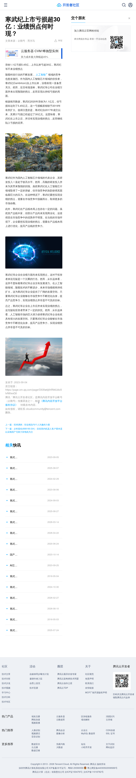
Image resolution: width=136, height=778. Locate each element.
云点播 (35, 747)
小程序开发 (86, 747)
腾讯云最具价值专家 (66, 673)
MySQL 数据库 (88, 733)
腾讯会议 (60, 730)
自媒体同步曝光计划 (39, 673)
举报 (60, 40)
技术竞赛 (34, 687)
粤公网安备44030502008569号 (102, 767)
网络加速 (36, 719)
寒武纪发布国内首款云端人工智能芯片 (14, 619)
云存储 (109, 719)
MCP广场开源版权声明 (96, 692)
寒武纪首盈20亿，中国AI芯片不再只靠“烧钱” (14, 522)
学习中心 (6, 692)
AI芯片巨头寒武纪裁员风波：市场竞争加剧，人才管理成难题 (14, 565)
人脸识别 (36, 730)
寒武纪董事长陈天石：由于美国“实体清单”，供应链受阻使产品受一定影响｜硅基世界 (14, 457)
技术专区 (6, 701)
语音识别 (36, 736)
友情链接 (89, 687)
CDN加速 (110, 730)
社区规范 (89, 673)
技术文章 (6, 673)
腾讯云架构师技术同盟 (68, 678)
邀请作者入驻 (36, 678)
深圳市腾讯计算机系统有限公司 (34, 767)
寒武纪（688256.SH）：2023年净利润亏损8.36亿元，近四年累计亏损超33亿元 (14, 479)
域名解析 (85, 719)
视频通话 (36, 733)
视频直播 (36, 722)
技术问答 (6, 678)
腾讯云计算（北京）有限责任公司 (48, 771)
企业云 (84, 730)
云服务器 (60, 716)
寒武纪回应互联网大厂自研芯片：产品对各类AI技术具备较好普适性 (14, 533)
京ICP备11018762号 (94, 771)
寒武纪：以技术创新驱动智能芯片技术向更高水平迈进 (14, 630)
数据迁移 (36, 750)
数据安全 (36, 743)
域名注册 (36, 716)
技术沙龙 (6, 683)
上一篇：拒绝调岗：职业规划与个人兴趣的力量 (27, 424)
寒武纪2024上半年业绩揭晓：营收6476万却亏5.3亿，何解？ (14, 500)
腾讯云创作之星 (64, 683)
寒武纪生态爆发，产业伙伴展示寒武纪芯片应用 (14, 576)
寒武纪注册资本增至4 (14, 489)
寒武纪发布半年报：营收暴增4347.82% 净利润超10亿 (14, 511)
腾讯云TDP (62, 687)
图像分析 (60, 733)
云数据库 (60, 719)
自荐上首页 (35, 683)
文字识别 (110, 743)
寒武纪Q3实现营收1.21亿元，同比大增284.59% (14, 587)
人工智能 (41, 74)
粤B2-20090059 (76, 767)
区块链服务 (86, 716)
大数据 (59, 747)
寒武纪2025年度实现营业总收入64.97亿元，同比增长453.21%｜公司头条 (14, 597)
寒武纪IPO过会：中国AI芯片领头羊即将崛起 (14, 543)
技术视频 (6, 687)
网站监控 (110, 747)
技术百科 (6, 696)
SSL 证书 (110, 733)
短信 (83, 743)
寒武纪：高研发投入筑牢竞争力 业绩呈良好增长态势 (14, 468)
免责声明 (89, 678)
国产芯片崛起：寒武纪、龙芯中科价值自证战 (14, 554)
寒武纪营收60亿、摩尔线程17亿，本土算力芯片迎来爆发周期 (14, 608)
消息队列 (110, 716)
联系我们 (89, 683)
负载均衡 (60, 743)
